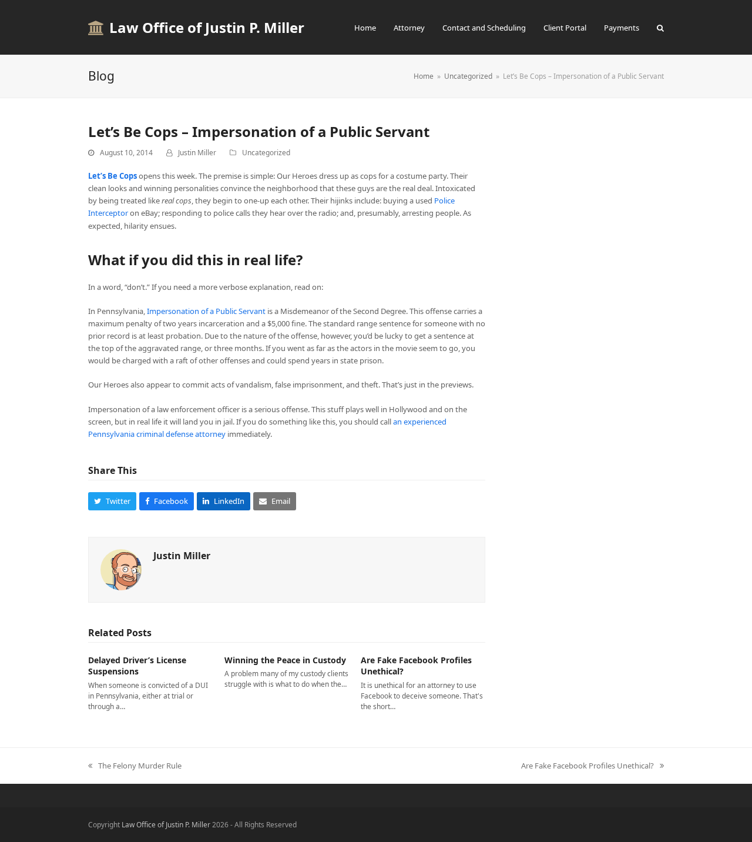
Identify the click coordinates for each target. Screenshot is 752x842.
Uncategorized (266, 153)
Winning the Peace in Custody (285, 660)
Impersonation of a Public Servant (206, 311)
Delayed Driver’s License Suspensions (137, 665)
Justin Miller (197, 153)
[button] (660, 27)
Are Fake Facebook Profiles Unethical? (587, 765)
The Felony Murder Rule (140, 765)
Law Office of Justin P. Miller (206, 27)
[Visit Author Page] (121, 568)
